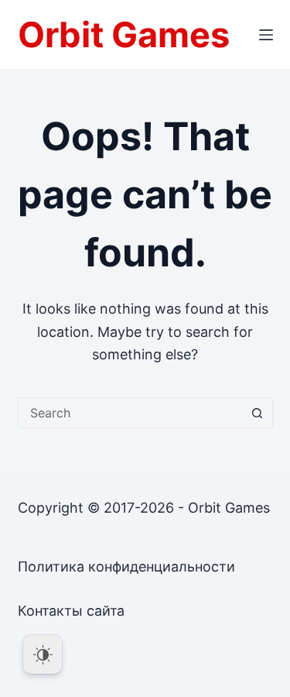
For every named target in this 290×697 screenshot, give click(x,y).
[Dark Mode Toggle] (42, 654)
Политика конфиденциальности (126, 566)
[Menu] (266, 35)
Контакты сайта (71, 611)
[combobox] (131, 412)
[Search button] (257, 412)
